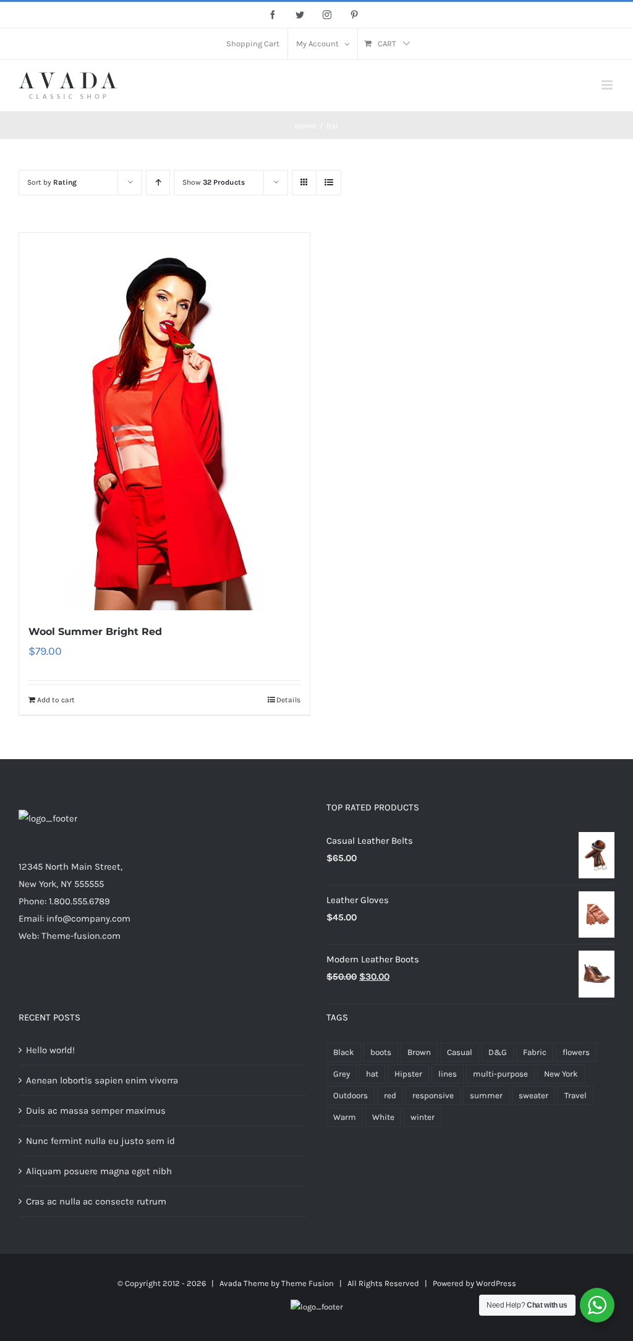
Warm (344, 1117)
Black (343, 1052)
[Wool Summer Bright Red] (164, 421)
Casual (459, 1052)
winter (422, 1117)
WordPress (496, 1283)
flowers (576, 1052)
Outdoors (350, 1095)
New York (561, 1073)
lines (447, 1073)
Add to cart (56, 700)
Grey (341, 1073)
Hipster (408, 1073)
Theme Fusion (307, 1283)
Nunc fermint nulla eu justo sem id (100, 1140)
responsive (433, 1095)
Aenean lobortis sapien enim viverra (102, 1080)
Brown (419, 1052)
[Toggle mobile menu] (607, 84)
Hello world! (50, 1050)
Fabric (534, 1052)
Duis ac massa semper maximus (96, 1110)
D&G (497, 1052)
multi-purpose (500, 1073)
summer (486, 1095)
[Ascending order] (158, 182)
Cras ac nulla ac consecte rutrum (96, 1201)
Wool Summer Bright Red (95, 631)
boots (380, 1052)
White (383, 1117)
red (390, 1095)
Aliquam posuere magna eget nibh (99, 1171)
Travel (575, 1095)
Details (288, 700)
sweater (533, 1095)
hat (372, 1073)
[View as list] (328, 182)
